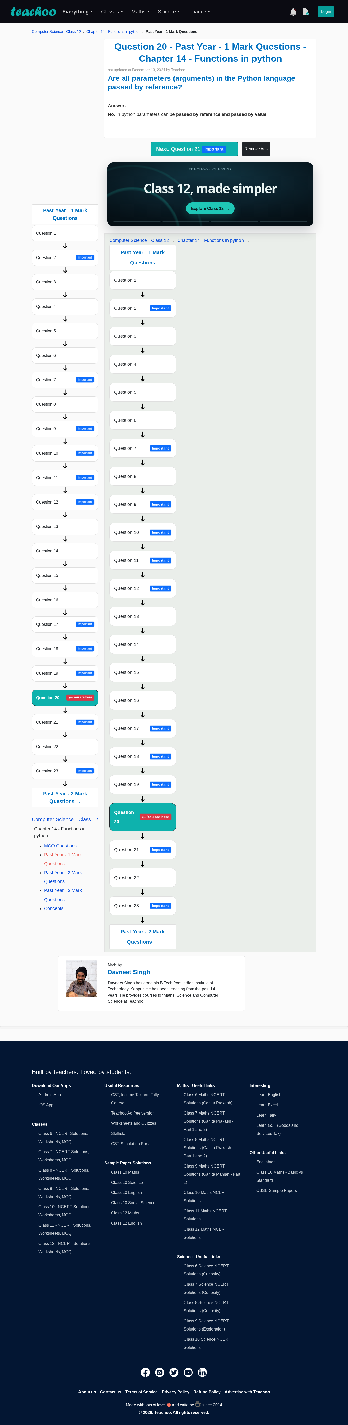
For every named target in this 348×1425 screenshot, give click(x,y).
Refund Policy (207, 1392)
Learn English (269, 1095)
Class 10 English (126, 1192)
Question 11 (64, 478)
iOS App (45, 1105)
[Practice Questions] (305, 12)
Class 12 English (126, 1223)
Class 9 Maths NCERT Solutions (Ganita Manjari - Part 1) (212, 1174)
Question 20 (64, 698)
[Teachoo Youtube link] (189, 1372)
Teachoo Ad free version (133, 1113)
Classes (110, 12)
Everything (75, 12)
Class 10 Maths (125, 1172)
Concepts (53, 908)
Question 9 (64, 429)
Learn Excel (267, 1105)
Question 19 (64, 673)
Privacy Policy (175, 1392)
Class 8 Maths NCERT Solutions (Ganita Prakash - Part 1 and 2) (208, 1147)
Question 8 (46, 404)
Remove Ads (256, 149)
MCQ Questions (60, 845)
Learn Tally (266, 1115)
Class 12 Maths (125, 1213)
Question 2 (64, 257)
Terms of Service (141, 1392)
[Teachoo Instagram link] (160, 1372)
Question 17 (64, 624)
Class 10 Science (127, 1182)
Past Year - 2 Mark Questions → (65, 797)
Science (167, 12)
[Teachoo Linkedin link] (202, 1372)
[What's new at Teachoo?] (293, 12)
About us (87, 1392)
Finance (197, 12)
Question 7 (64, 380)
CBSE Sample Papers (276, 1190)
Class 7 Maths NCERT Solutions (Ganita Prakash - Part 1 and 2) (208, 1121)
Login (326, 11)
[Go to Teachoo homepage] (33, 12)
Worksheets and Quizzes (133, 1123)
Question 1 (46, 233)
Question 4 (46, 306)
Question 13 (47, 526)
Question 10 (64, 453)
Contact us (110, 1392)
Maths (138, 12)
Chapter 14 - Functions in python (113, 31)
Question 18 (64, 649)
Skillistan (119, 1133)
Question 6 (46, 355)
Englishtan (266, 1162)
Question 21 (64, 722)
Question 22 (47, 746)
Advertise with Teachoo (247, 1392)
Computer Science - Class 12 (56, 31)
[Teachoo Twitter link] (174, 1372)
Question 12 (64, 502)
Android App (49, 1095)
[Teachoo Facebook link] (146, 1372)
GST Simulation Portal (131, 1144)
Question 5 (46, 331)
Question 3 (46, 282)
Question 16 (47, 600)
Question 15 (47, 575)
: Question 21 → (194, 149)
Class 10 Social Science (133, 1203)
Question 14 (47, 551)
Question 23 (64, 771)
